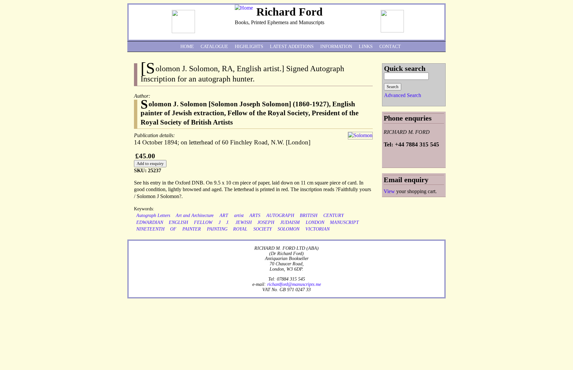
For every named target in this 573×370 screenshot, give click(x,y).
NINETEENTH (150, 229)
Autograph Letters (153, 215)
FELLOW (203, 222)
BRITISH (308, 215)
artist (239, 215)
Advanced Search (402, 95)
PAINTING (217, 229)
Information (336, 46)
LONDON (315, 222)
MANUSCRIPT (344, 222)
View (389, 191)
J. (227, 222)
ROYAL (240, 229)
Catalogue (214, 46)
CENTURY (333, 215)
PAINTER (191, 229)
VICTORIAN (317, 229)
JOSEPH (265, 222)
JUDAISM (290, 222)
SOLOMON (288, 229)
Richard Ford (289, 12)
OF (173, 229)
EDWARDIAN (149, 222)
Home (187, 46)
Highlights (249, 46)
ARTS (254, 215)
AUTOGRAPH (280, 215)
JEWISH (243, 222)
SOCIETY (262, 229)
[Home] (244, 8)
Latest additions (292, 46)
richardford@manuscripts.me (294, 284)
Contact (390, 46)
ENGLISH (178, 222)
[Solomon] (360, 135)
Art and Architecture (195, 215)
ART (224, 215)
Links (366, 46)
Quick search (404, 68)
